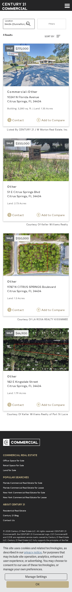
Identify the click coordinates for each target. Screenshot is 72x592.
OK (38, 584)
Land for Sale (9, 470)
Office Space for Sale (13, 460)
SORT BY (50, 36)
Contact (17, 120)
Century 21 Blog (11, 515)
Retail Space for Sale (13, 465)
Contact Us (9, 520)
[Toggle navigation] (67, 4)
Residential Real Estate (14, 510)
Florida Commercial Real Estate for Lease (23, 487)
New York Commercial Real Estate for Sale (24, 492)
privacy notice (33, 552)
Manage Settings (36, 577)
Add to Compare (53, 120)
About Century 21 (14, 504)
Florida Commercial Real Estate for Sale (22, 482)
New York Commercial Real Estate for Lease (25, 497)
